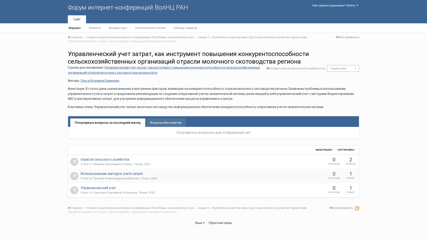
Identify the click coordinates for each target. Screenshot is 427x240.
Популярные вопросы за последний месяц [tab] (108, 122)
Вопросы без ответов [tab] (165, 122)
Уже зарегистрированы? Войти (334, 5)
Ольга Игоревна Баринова (100, 80)
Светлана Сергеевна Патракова (115, 192)
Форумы (74, 28)
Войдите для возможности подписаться (297, 68)
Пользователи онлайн (150, 28)
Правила (95, 28)
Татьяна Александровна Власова (116, 178)
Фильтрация (324, 150)
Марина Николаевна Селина (113, 164)
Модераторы (118, 28)
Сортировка (346, 150)
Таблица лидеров (185, 28)
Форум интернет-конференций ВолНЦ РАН (128, 7)
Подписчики (338, 68)
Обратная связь (220, 223)
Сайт (77, 19)
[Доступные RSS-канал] (357, 208)
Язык (199, 223)
